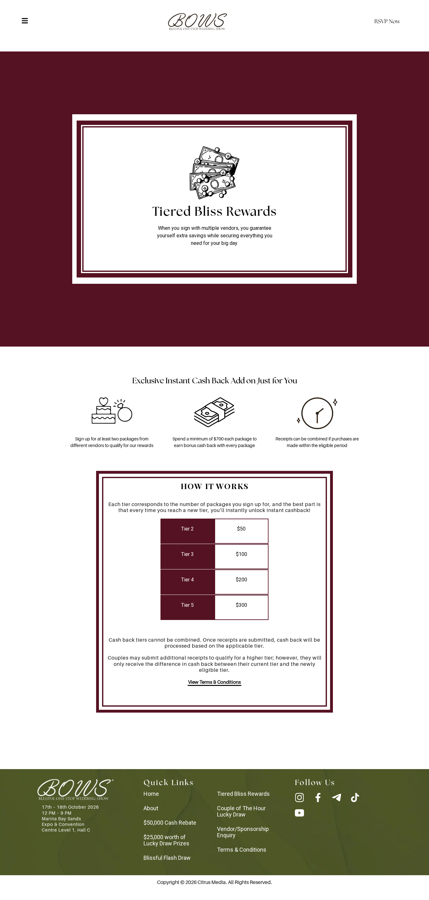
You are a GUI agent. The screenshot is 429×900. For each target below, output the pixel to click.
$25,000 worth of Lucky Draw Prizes (166, 840)
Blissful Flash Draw (167, 857)
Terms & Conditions (241, 849)
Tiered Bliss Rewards (243, 793)
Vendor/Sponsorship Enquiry (243, 832)
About (151, 808)
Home (151, 793)
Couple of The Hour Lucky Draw (241, 811)
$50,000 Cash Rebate (170, 822)
